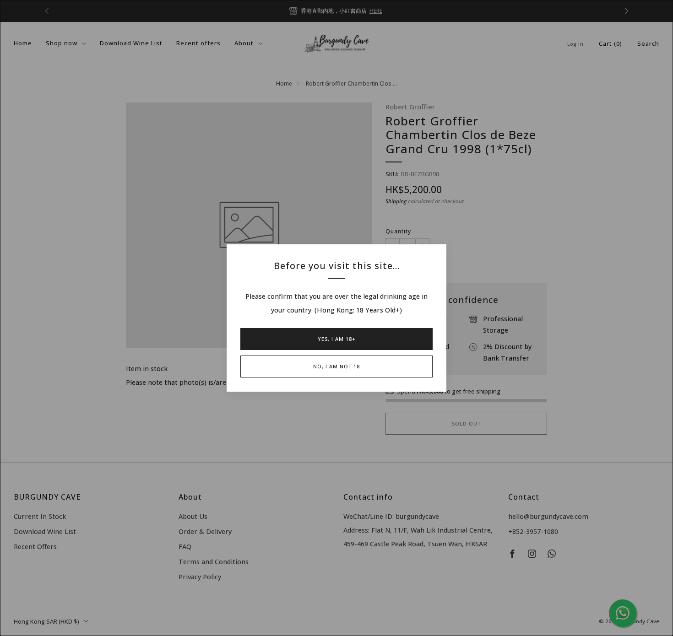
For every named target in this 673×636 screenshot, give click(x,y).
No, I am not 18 (336, 366)
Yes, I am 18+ (337, 338)
